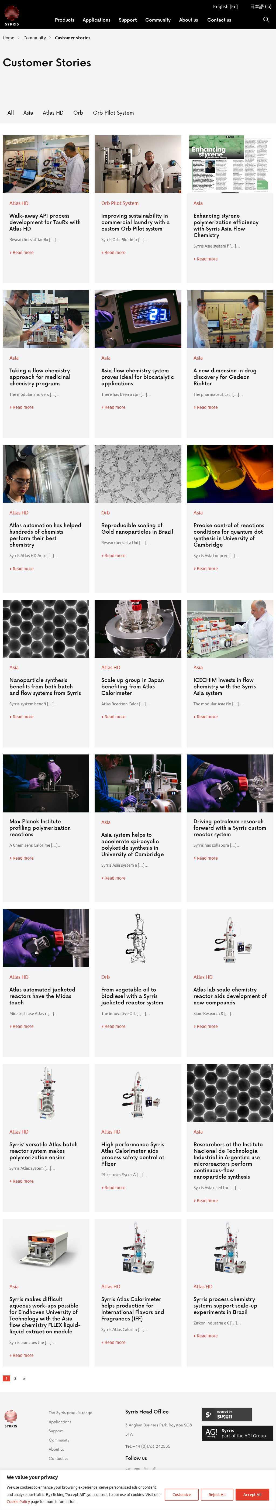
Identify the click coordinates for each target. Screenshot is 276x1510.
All (11, 112)
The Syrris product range (70, 1412)
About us (188, 19)
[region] (138, 1490)
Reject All (217, 1494)
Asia (28, 112)
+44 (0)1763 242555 (151, 1446)
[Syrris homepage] (12, 16)
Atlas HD (53, 112)
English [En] (225, 6)
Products (64, 19)
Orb (78, 112)
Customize (181, 1494)
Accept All (252, 1494)
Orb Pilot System (113, 112)
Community (158, 19)
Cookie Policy (18, 1501)
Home (8, 37)
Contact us (219, 19)
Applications (96, 19)
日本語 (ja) (260, 6)
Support (128, 19)
